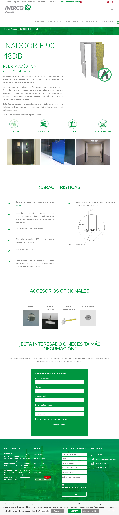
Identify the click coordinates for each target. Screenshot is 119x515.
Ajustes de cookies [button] (90, 511)
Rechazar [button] (57, 511)
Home (6, 29)
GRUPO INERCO (43, 2)
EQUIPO (16, 2)
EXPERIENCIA (32, 2)
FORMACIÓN (39, 454)
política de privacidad (60, 419)
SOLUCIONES (39, 463)
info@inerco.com (102, 463)
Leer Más (45, 511)
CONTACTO (53, 2)
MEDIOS (23, 2)
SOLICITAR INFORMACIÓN (70, 2)
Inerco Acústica (101, 467)
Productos (14, 29)
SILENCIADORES (40, 468)
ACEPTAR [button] (74, 511)
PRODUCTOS (39, 472)
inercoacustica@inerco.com (106, 459)
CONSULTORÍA (39, 458)
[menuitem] (108, 2)
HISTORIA (9, 2)
